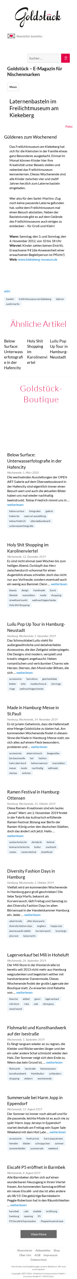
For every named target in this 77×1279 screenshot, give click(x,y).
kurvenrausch (43, 930)
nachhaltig (37, 768)
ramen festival (28, 851)
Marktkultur (37, 1073)
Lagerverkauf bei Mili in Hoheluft (38, 955)
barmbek (14, 1211)
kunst (53, 590)
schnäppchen (42, 1143)
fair (32, 758)
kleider (26, 1143)
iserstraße (30, 1068)
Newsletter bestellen (29, 36)
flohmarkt (14, 1068)
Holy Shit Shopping (19, 605)
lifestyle (13, 595)
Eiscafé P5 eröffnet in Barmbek (36, 1167)
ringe (12, 688)
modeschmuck (38, 683)
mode (43, 595)
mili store (14, 1003)
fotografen (35, 511)
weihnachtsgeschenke (44, 600)
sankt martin (13, 303)
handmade (39, 590)
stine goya (48, 1003)
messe (12, 768)
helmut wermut (39, 763)
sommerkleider (17, 1148)
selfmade (53, 768)
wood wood (15, 1008)
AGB (37, 1255)
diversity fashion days (20, 925)
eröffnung (51, 1211)
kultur (37, 847)
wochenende (45, 1078)
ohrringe (56, 683)
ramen (12, 851)
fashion (43, 758)
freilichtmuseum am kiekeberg (35, 299)
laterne (60, 299)
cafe (26, 1211)
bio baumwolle (17, 758)
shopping (56, 595)
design (25, 590)
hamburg (14, 1216)
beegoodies (53, 753)
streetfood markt (18, 600)
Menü (13, 87)
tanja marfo (29, 935)
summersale (36, 1148)
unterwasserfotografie (21, 525)
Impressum (51, 1255)
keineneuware (48, 1068)
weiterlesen (15, 505)
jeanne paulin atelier (20, 930)
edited (26, 998)
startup (13, 773)
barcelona (31, 678)
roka (26, 1003)
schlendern (55, 1073)
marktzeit (51, 847)
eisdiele (37, 1211)
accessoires (15, 678)
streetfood (46, 851)
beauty (13, 590)
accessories (15, 753)
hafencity (14, 516)
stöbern (28, 1078)
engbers (41, 925)
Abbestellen (43, 1250)
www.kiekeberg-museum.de (37, 259)
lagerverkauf (52, 998)
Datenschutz (39, 1259)
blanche (13, 998)
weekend (53, 1148)
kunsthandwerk (17, 1073)
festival (50, 842)
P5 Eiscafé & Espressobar (22, 1221)
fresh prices (32, 1138)
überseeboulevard (40, 521)
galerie (49, 511)
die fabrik (37, 842)
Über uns (25, 1255)
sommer (59, 1143)
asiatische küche (18, 842)
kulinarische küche (19, 847)
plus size (13, 935)
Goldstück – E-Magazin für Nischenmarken (34, 71)
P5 (39, 1216)
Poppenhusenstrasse (52, 1221)
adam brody (15, 921)
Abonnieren (24, 1250)
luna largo (61, 930)
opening (28, 1216)
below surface (16, 511)
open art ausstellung (35, 516)
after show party (36, 921)
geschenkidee (49, 678)
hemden (13, 1143)
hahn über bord (17, 763)
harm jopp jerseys (53, 1138)
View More (38, 1234)
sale (36, 1003)
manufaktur (28, 595)
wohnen (26, 773)
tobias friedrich (17, 521)
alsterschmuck (34, 753)
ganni (37, 998)
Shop (57, 1250)
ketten (12, 683)
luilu (23, 683)
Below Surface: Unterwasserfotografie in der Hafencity (34, 461)
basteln (10, 299)
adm (7, 291)
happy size (56, 925)
